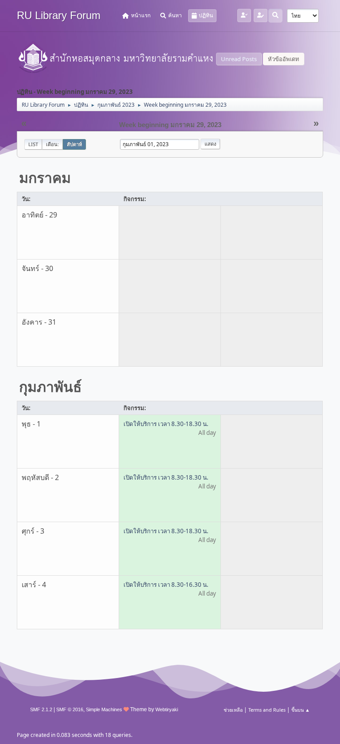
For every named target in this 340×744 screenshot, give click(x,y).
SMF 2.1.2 (41, 709)
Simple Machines (104, 709)
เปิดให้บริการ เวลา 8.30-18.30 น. (166, 424)
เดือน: (52, 144)
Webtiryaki (166, 709)
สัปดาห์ (74, 144)
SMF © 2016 (69, 709)
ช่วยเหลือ (233, 709)
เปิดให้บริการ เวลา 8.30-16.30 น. (166, 585)
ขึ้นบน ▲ (300, 709)
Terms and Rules (267, 709)
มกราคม (45, 177)
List (33, 144)
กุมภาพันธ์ (50, 386)
